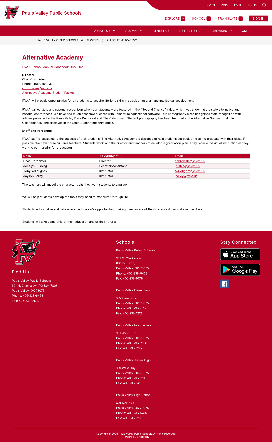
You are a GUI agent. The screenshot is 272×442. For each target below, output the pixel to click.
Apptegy (144, 436)
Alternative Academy (122, 40)
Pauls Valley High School (133, 395)
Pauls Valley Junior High (133, 360)
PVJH (238, 5)
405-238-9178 (29, 301)
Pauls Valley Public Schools (58, 40)
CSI (244, 31)
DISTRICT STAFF (190, 31)
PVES (210, 5)
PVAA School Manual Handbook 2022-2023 (53, 67)
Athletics (160, 31)
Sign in (258, 18)
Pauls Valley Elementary (133, 290)
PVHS (252, 5)
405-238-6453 (33, 295)
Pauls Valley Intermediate (133, 325)
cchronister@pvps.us (37, 88)
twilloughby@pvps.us (190, 171)
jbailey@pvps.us (186, 176)
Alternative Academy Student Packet (48, 92)
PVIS (224, 5)
